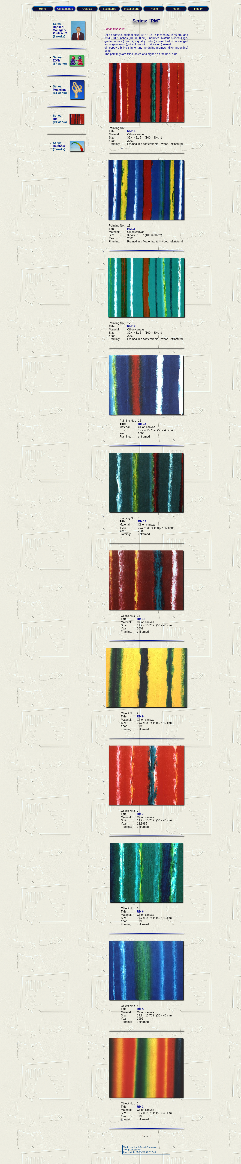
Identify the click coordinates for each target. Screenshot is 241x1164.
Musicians (60, 89)
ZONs (57, 60)
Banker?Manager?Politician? (60, 30)
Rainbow (59, 146)
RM (55, 118)
